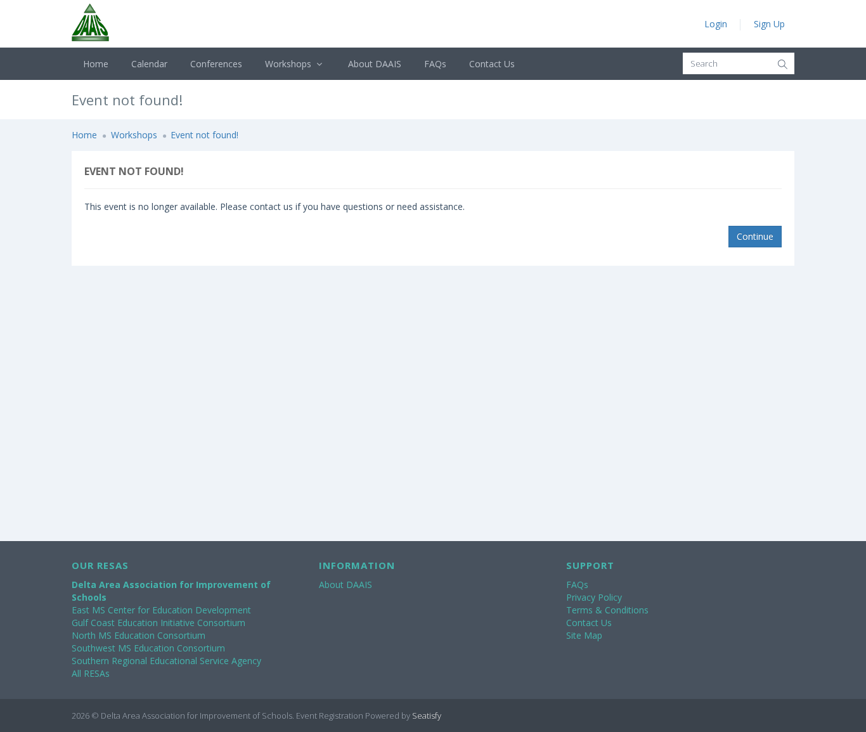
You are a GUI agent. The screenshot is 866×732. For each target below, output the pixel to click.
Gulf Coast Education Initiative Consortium (158, 623)
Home (95, 64)
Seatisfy (426, 715)
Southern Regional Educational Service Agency (166, 661)
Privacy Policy (594, 597)
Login (715, 24)
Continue (755, 236)
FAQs (435, 64)
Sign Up (769, 24)
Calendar (149, 64)
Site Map (584, 635)
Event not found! (204, 135)
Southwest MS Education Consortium (148, 648)
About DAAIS (374, 64)
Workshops (289, 64)
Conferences (216, 64)
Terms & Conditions (607, 610)
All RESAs (91, 673)
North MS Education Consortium (138, 635)
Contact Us (492, 64)
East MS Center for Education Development (161, 610)
